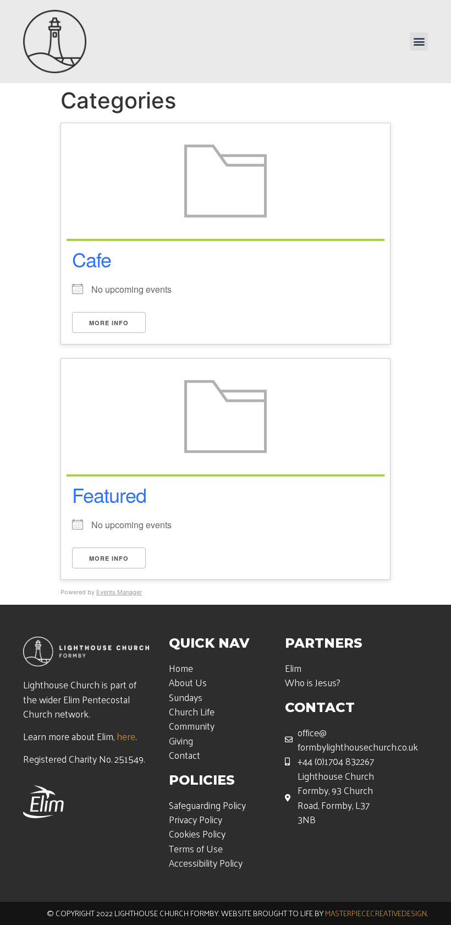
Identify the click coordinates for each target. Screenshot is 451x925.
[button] (419, 41)
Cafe (91, 259)
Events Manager (119, 592)
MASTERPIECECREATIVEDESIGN (376, 913)
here (126, 736)
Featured (109, 494)
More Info (109, 323)
